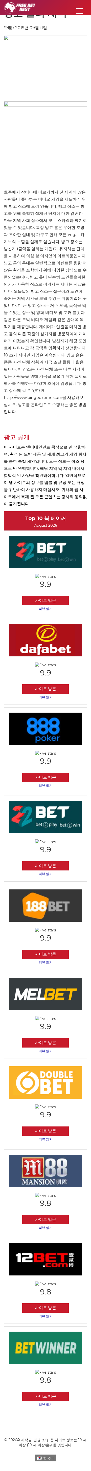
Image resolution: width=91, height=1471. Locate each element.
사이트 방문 (45, 600)
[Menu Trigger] (79, 11)
